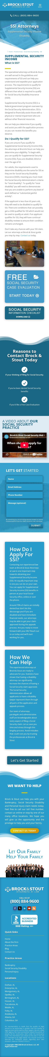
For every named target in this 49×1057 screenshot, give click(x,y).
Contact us (25, 235)
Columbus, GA (11, 1020)
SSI (41, 52)
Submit (36, 525)
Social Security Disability (31, 52)
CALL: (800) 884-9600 (26, 15)
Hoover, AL (10, 1001)
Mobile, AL (9, 1007)
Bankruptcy (10, 965)
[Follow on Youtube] (29, 908)
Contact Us (10, 952)
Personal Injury (11, 971)
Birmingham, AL (12, 998)
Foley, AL (9, 1010)
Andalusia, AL (11, 1014)
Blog (7, 948)
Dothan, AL (10, 985)
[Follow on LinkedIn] (24, 908)
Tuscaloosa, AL (11, 1004)
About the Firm (11, 942)
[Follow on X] (20, 908)
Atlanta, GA (10, 1017)
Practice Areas (18, 52)
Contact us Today (24, 830)
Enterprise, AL (11, 988)
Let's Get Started (24, 760)
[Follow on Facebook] (15, 908)
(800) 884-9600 (24, 901)
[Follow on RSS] (34, 908)
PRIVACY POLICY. (24, 1041)
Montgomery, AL (12, 991)
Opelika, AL (10, 994)
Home (11, 52)
